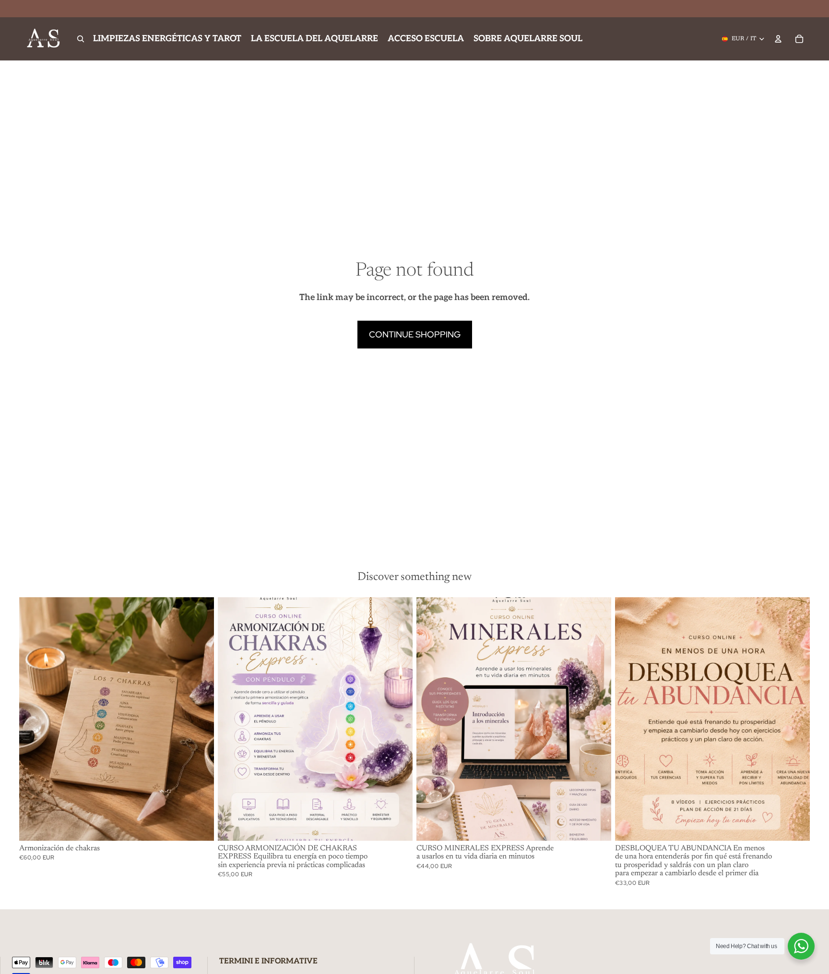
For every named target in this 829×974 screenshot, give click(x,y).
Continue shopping (415, 334)
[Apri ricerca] (80, 38)
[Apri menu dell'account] (778, 38)
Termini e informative (268, 961)
